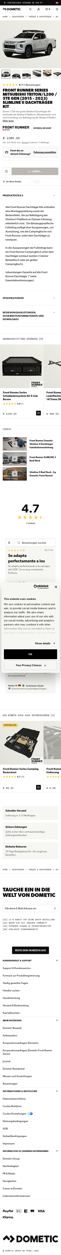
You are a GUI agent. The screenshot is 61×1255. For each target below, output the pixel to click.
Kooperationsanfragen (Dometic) (20, 1042)
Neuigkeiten (20, 1181)
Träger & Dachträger (39, 17)
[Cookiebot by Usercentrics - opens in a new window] (35, 587)
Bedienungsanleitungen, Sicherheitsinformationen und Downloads (23, 316)
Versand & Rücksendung (16, 1005)
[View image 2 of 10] (16, 74)
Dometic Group (22, 1158)
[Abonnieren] (55, 908)
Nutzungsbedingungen (15, 1121)
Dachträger (18, 17)
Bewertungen (10, 1083)
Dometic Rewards (12, 1028)
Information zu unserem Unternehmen (25, 1151)
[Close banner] (56, 587)
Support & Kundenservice (16, 968)
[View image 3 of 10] (26, 74)
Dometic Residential (24, 1068)
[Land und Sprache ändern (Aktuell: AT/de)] (57, 2)
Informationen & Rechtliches (20, 1091)
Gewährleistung (11, 998)
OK (30, 654)
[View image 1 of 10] (5, 74)
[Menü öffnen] (57, 9)
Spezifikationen (13, 298)
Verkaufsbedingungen (15, 1136)
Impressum (9, 1143)
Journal (6, 1061)
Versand (25, 142)
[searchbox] (37, 543)
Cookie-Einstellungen (14, 1113)
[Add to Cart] (38, 413)
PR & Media (19, 1173)
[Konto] (38, 9)
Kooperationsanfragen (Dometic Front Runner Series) (27, 1052)
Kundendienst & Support (17, 960)
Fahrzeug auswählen (45, 152)
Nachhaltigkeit (11, 1166)
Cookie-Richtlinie (12, 1106)
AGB (5, 1128)
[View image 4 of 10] (36, 74)
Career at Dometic (23, 1188)
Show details (42, 643)
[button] (12, 181)
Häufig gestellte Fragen (15, 983)
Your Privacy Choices (29, 665)
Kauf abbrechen (11, 1012)
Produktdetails (13, 195)
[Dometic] (12, 9)
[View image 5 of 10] (47, 74)
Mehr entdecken (12, 1020)
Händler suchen (11, 990)
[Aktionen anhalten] (5, 3)
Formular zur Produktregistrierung (21, 975)
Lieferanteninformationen (16, 1195)
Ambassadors (10, 1035)
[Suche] (30, 9)
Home (5, 17)
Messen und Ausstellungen (17, 1076)
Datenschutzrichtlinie (14, 1098)
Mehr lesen (8, 120)
